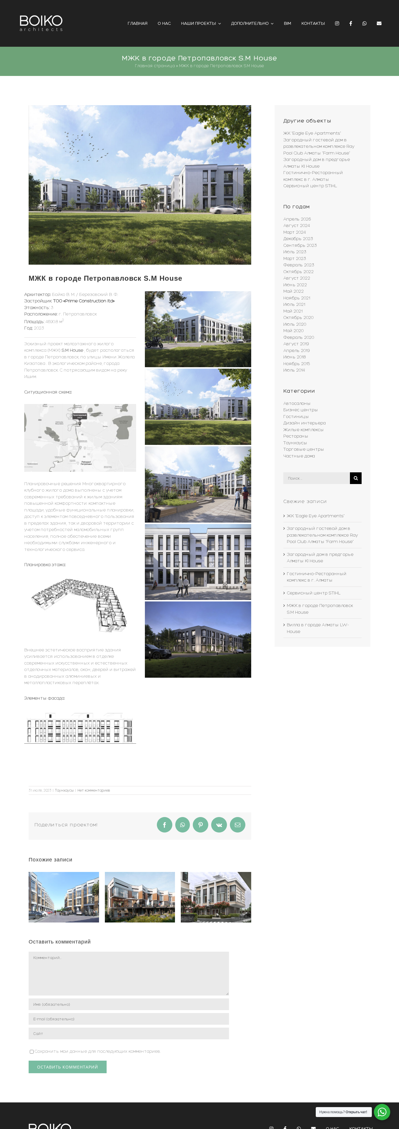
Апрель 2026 (297, 219)
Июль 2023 (294, 251)
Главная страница (155, 65)
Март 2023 (294, 258)
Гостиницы (296, 416)
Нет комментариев (93, 790)
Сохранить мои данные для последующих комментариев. (97, 1051)
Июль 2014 (294, 370)
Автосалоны (297, 403)
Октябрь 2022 (298, 271)
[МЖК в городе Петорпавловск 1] (140, 185)
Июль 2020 (294, 324)
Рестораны (295, 436)
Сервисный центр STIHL (310, 185)
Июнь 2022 (295, 284)
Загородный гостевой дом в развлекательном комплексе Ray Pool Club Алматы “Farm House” (318, 146)
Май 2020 (293, 330)
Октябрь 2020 (298, 317)
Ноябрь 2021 (296, 298)
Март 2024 (294, 232)
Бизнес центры (300, 409)
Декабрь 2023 (298, 238)
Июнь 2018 (294, 357)
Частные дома (299, 456)
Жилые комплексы (303, 429)
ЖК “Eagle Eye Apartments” (312, 133)
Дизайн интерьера (304, 423)
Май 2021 (293, 311)
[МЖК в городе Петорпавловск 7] (80, 406)
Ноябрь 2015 (296, 363)
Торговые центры (303, 449)
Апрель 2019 (296, 350)
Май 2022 (293, 291)
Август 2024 (296, 225)
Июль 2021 (294, 304)
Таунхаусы (64, 790)
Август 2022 (296, 278)
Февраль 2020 (298, 337)
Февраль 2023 (298, 265)
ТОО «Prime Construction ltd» (84, 301)
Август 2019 (296, 343)
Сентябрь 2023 (300, 245)
